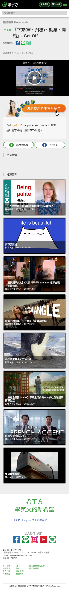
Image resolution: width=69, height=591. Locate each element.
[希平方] (10, 4)
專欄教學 (6, 574)
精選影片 (6, 569)
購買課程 (44, 4)
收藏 (9, 30)
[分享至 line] (23, 43)
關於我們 (20, 571)
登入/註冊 (56, 4)
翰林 (18, 569)
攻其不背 (6, 566)
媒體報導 (20, 574)
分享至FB (53, 145)
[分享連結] (28, 43)
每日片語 (6, 571)
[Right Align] (65, 4)
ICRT (18, 566)
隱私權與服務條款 (37, 566)
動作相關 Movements (15, 22)
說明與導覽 (34, 569)
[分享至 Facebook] (18, 43)
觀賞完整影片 (22, 145)
